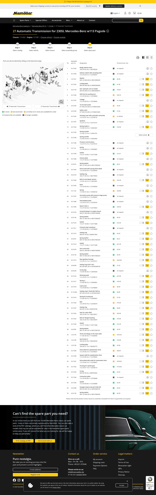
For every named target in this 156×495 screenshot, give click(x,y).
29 (67, 201)
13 (67, 127)
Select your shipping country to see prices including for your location (55, 6)
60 (67, 340)
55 (67, 324)
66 (67, 372)
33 (67, 223)
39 (67, 249)
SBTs (120, 468)
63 (67, 356)
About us (80, 20)
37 (67, 239)
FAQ (94, 468)
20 (67, 159)
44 (67, 271)
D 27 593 (73, 132)
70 (67, 393)
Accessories (56, 20)
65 (67, 367)
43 (67, 265)
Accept (121, 485)
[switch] (150, 488)
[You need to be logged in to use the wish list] (129, 13)
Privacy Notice (123, 472)
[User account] (125, 13)
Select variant (143, 135)
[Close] (140, 6)
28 (67, 196)
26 (67, 185)
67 (67, 377)
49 (67, 297)
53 (67, 313)
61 (67, 345)
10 (67, 111)
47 (67, 287)
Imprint (121, 459)
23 (67, 169)
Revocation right (124, 465)
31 (67, 212)
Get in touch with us (45, 441)
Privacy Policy (57, 487)
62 (67, 351)
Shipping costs (99, 462)
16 (67, 143)
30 (67, 207)
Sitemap (121, 475)
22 (67, 164)
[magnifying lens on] (61, 102)
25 (67, 180)
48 (67, 292)
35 (67, 233)
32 (67, 217)
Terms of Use (123, 462)
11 (67, 116)
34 (67, 228)
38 (67, 244)
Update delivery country (113, 6)
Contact (92, 20)
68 (67, 382)
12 (67, 122)
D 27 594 (73, 137)
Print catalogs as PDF (23, 441)
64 (67, 361)
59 (67, 335)
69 (67, 388)
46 (67, 281)
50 (67, 303)
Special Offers (41, 20)
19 (67, 153)
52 (67, 308)
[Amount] (147, 79)
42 (67, 260)
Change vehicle (46, 37)
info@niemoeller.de (76, 472)
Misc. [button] (68, 20)
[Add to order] (148, 68)
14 (67, 132)
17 (67, 148)
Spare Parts (25, 20)
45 (67, 276)
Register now (35, 475)
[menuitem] (21, 26)
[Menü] (153, 477)
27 (67, 191)
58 (67, 329)
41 (67, 255)
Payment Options (100, 465)
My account (97, 459)
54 (67, 319)
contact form (81, 474)
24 (67, 175)
